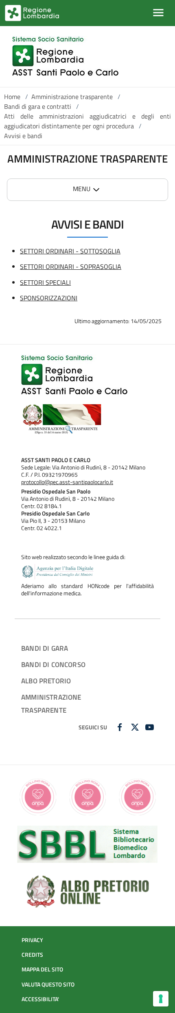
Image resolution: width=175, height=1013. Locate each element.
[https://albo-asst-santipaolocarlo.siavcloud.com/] (87, 890)
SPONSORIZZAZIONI (48, 298)
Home (12, 96)
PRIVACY (32, 940)
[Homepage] (65, 56)
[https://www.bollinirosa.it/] (87, 796)
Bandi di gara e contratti (37, 106)
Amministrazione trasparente (72, 96)
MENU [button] (81, 189)
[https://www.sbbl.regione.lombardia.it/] (87, 843)
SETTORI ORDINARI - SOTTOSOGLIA (70, 251)
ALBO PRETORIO (46, 680)
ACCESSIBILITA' (40, 999)
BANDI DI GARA (44, 648)
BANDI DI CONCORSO (53, 664)
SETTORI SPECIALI (45, 282)
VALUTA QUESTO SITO (48, 984)
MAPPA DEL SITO (42, 969)
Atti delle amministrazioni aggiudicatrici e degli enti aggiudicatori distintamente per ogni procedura (87, 121)
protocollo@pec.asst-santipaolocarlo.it (67, 482)
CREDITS (32, 954)
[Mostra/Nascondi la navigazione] (158, 12)
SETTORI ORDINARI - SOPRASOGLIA (70, 266)
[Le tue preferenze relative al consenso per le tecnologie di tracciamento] (160, 998)
